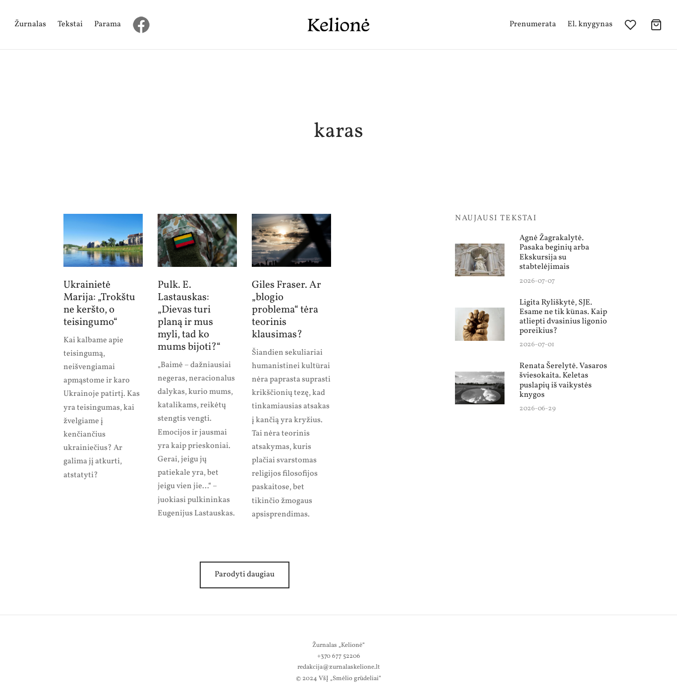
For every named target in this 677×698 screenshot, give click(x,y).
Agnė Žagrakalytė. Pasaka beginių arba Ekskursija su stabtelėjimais (554, 252)
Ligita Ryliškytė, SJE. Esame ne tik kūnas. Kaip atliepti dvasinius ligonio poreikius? (563, 316)
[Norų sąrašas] (631, 25)
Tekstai (70, 24)
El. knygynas (590, 24)
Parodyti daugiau (245, 574)
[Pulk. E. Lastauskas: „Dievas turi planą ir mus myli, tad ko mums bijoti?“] (197, 240)
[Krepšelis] (656, 25)
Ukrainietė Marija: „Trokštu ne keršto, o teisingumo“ (99, 303)
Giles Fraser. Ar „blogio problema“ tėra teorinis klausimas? (286, 310)
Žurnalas (30, 24)
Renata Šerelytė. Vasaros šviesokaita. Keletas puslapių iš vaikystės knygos (563, 380)
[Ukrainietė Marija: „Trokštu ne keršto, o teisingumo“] (103, 240)
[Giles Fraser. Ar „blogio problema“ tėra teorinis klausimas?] (291, 240)
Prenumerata (532, 24)
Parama (107, 24)
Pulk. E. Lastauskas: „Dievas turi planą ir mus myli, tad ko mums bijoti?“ (189, 316)
